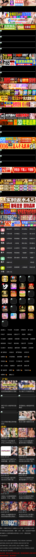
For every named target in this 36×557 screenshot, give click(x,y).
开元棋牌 (16, 330)
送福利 (23, 334)
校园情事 (17, 267)
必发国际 (31, 348)
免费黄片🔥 (4, 374)
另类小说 (9, 272)
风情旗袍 (9, 253)
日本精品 (17, 234)
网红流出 (24, 243)
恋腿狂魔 (32, 248)
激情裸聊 (19, 357)
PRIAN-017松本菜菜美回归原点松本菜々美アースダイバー (26, 461)
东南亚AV (32, 238)
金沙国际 (26, 361)
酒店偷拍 (16, 343)
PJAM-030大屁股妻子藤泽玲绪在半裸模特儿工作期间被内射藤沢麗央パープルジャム (26, 444)
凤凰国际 (17, 339)
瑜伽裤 (24, 253)
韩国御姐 (17, 238)
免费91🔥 (11, 370)
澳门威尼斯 (4, 370)
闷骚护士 (32, 253)
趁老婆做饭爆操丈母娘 (8, 391)
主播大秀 (23, 343)
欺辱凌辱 (9, 243)
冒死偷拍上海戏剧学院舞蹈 (26, 406)
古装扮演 (9, 248)
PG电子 (3, 334)
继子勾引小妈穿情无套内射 (8, 406)
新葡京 (29, 334)
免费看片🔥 (4, 357)
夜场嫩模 (24, 348)
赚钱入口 (11, 374)
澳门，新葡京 (4, 365)
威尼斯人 (3, 330)
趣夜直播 (17, 348)
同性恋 (32, 262)
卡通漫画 (9, 257)
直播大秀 (26, 365)
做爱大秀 (19, 365)
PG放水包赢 (25, 339)
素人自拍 (32, 234)
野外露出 (32, 243)
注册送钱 (9, 334)
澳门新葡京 (4, 352)
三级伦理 (9, 234)
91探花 (17, 243)
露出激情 (17, 257)
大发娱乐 (11, 352)
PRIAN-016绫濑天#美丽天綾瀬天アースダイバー (26, 479)
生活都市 (9, 267)
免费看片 (12, 365)
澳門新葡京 (19, 352)
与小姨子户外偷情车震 (26, 391)
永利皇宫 (26, 352)
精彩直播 (3, 343)
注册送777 (17, 334)
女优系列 (17, 248)
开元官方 (11, 361)
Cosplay (24, 234)
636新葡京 (12, 357)
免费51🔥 (27, 357)
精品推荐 (9, 229)
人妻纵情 (24, 267)
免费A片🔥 (19, 370)
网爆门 (32, 257)
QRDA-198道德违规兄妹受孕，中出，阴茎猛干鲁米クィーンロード (8, 498)
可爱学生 (24, 248)
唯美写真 (24, 257)
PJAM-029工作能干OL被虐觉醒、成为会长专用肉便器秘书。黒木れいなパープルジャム (8, 462)
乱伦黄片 (3, 348)
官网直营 (23, 330)
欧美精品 (24, 229)
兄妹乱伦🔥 (27, 370)
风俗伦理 (32, 267)
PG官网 (10, 330)
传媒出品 (9, 262)
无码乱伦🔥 (4, 361)
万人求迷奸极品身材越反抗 (8, 423)
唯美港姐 (24, 238)
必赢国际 (10, 339)
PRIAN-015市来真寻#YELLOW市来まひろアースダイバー (8, 443)
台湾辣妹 (9, 238)
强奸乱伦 (17, 229)
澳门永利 (30, 330)
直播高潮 (32, 339)
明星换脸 (17, 253)
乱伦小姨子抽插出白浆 (26, 422)
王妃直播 (30, 343)
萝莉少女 (32, 229)
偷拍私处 (10, 348)
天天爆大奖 (19, 361)
